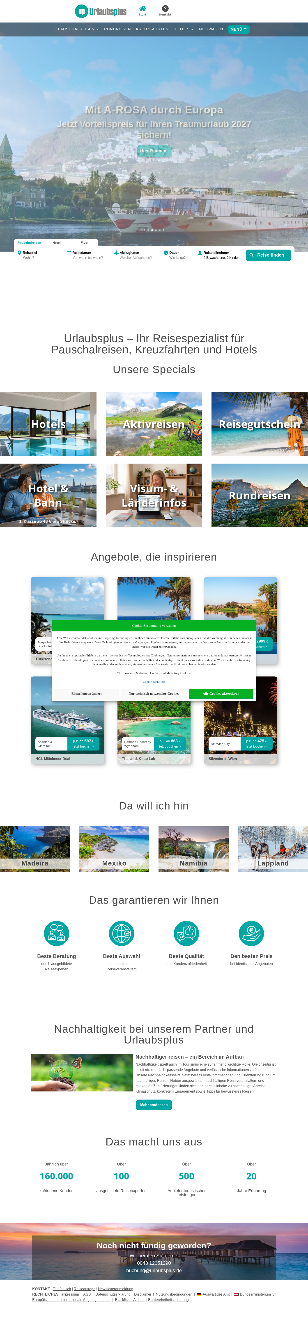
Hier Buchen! (154, 145)
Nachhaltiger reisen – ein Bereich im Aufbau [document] (190, 1057)
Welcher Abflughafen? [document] (136, 257)
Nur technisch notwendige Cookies (154, 693)
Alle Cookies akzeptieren (221, 693)
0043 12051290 (154, 1263)
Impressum (70, 1294)
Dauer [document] (174, 253)
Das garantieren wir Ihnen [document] (154, 900)
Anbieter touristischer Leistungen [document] (187, 1193)
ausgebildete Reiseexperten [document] (121, 1191)
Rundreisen (117, 29)
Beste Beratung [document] (56, 956)
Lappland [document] (273, 863)
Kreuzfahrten (152, 29)
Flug (84, 242)
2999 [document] (260, 641)
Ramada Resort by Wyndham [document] (137, 744)
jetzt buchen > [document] (256, 647)
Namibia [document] (194, 863)
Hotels (182, 29)
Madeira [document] (35, 863)
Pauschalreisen (76, 29)
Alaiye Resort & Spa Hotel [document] (49, 644)
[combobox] (44, 258)
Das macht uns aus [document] (154, 1142)
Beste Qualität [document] (186, 956)
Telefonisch (62, 1289)
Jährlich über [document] (56, 1164)
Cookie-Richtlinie (154, 681)
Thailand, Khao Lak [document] (138, 759)
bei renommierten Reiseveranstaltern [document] (121, 966)
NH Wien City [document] (220, 744)
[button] (154, 130)
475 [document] (260, 741)
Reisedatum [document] (81, 253)
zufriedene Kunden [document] (56, 1191)
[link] (67, 720)
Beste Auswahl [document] (121, 956)
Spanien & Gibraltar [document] (45, 744)
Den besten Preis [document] (251, 956)
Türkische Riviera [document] (50, 659)
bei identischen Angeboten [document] (251, 964)
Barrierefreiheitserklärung (168, 1300)
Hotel (57, 242)
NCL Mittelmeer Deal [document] (52, 759)
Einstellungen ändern (86, 693)
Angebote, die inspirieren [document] (154, 557)
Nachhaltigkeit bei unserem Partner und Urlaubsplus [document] (154, 1035)
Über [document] (121, 1164)
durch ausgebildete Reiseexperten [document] (56, 966)
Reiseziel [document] (30, 253)
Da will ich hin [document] (154, 806)
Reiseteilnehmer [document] (216, 253)
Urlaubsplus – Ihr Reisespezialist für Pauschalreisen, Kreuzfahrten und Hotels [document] (154, 344)
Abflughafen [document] (129, 253)
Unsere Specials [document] (154, 369)
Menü (236, 29)
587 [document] (87, 741)
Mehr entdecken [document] (154, 1105)
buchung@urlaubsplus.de (154, 1270)
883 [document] (174, 741)
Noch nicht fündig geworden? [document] (154, 1246)
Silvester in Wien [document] (223, 759)
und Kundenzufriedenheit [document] (186, 964)
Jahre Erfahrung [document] (251, 1191)
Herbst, (154, 115)
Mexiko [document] (114, 863)
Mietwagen (211, 29)
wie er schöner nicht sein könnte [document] (154, 129)
